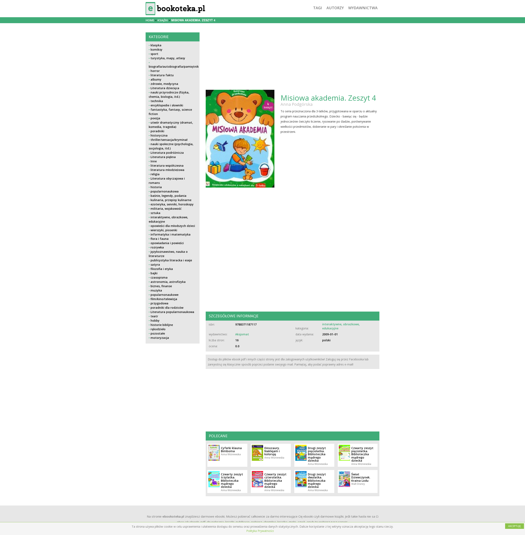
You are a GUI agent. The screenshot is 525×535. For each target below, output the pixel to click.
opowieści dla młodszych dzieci (173, 226)
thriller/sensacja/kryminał (169, 140)
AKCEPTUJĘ (514, 526)
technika (157, 101)
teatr (154, 316)
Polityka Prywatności (260, 531)
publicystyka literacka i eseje (171, 260)
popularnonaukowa (165, 191)
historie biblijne (162, 325)
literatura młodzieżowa (167, 170)
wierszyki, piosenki (164, 230)
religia (155, 174)
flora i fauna (160, 239)
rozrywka (157, 247)
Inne (154, 161)
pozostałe (158, 333)
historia (156, 187)
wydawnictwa (363, 7)
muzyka (156, 290)
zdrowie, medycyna (164, 84)
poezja (155, 118)
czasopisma (159, 277)
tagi (317, 7)
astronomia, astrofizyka (168, 282)
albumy (156, 79)
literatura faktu (162, 75)
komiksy (156, 49)
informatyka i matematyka (171, 234)
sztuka (155, 213)
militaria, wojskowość (166, 209)
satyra (155, 264)
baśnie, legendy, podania (168, 196)
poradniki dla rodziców (167, 308)
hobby (155, 320)
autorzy (335, 7)
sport (154, 54)
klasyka (156, 45)
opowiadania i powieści (167, 243)
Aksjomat (242, 334)
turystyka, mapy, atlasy (168, 58)
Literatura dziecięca (165, 88)
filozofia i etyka (162, 269)
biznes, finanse (161, 286)
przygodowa (159, 303)
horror (155, 71)
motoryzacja (160, 338)
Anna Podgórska (297, 104)
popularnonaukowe (164, 295)
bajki (154, 273)
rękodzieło (158, 329)
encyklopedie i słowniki (167, 105)
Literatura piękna (163, 157)
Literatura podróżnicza (167, 153)
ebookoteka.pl (173, 516)
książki (163, 20)
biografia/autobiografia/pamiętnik (174, 66)
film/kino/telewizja (164, 299)
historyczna (159, 135)
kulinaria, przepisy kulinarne (171, 200)
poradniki (157, 131)
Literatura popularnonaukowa (172, 312)
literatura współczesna (167, 165)
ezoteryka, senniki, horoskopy (172, 204)
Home (150, 20)
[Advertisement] (173, 375)
